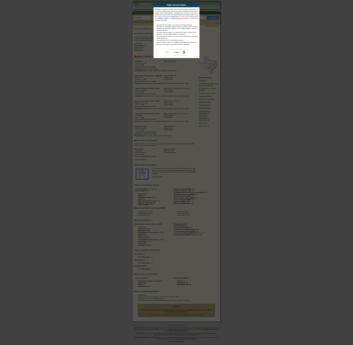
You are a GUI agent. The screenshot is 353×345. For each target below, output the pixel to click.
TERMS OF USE (175, 18)
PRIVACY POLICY (164, 18)
